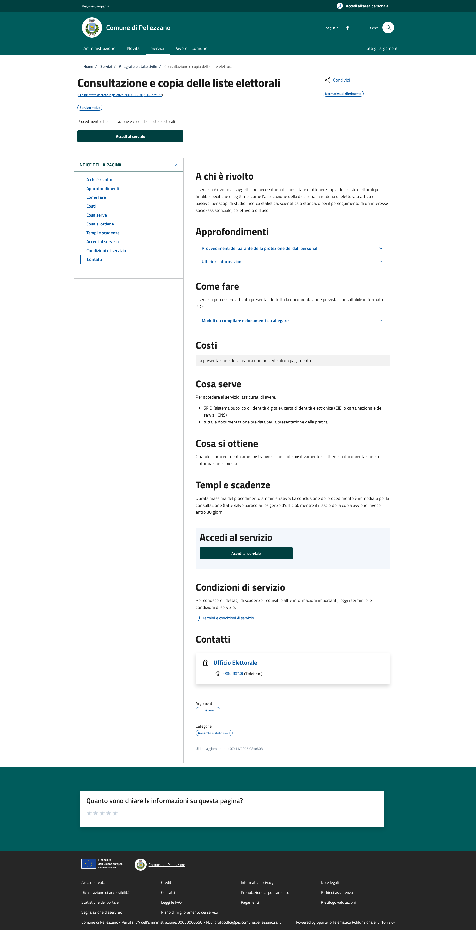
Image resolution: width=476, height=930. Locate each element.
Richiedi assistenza (337, 892)
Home (88, 66)
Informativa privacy (257, 882)
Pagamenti (250, 902)
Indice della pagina (99, 164)
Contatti (168, 892)
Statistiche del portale (100, 902)
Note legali (330, 882)
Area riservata (93, 882)
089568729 (233, 673)
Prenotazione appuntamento (265, 892)
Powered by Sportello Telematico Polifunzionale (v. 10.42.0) (345, 922)
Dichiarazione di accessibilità (105, 892)
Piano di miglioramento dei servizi (189, 912)
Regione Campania (95, 6)
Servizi (106, 66)
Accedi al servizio (130, 136)
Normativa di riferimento (343, 93)
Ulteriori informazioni (222, 261)
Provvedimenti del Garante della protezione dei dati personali (260, 248)
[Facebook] (345, 27)
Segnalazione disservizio (101, 912)
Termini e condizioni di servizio (228, 618)
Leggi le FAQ (171, 902)
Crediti (166, 882)
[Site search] (388, 27)
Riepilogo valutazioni (338, 902)
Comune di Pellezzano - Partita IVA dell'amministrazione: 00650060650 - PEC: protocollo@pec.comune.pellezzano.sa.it (181, 922)
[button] (362, 6)
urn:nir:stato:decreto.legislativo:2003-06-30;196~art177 (120, 94)
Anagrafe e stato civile (138, 66)
